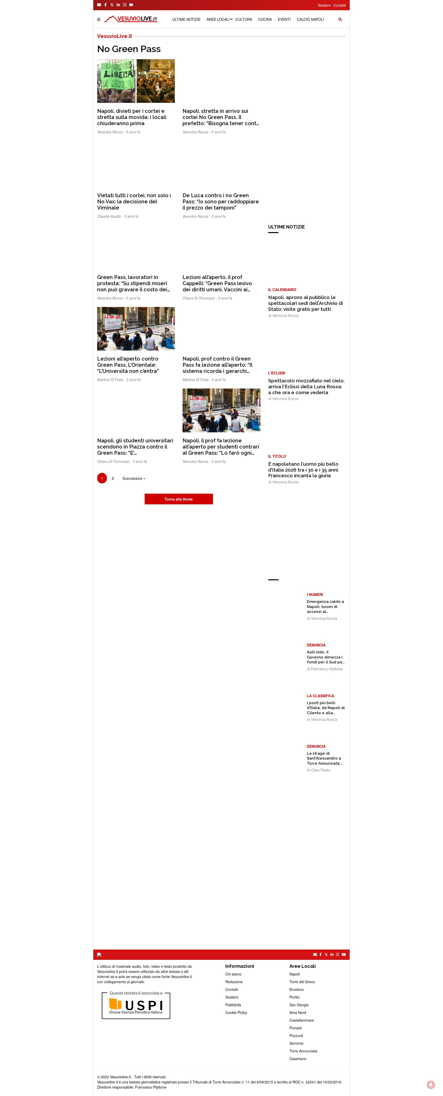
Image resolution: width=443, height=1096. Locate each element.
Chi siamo (233, 974)
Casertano (297, 1058)
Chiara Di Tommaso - (200, 298)
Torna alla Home (179, 499)
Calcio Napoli (310, 19)
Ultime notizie (186, 19)
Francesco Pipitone (327, 669)
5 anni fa (133, 131)
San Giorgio (299, 1004)
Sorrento (296, 1043)
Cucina (265, 19)
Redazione (234, 981)
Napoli (294, 974)
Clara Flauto (321, 770)
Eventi (284, 19)
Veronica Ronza (285, 316)
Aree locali (218, 19)
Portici (294, 997)
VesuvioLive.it (114, 36)
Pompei (295, 1027)
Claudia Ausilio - (110, 216)
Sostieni (324, 5)
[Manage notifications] (431, 1085)
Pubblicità (233, 1004)
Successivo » (134, 478)
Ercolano (296, 989)
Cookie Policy (236, 1012)
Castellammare (301, 1020)
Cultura (243, 19)
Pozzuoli (296, 1035)
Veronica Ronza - (111, 131)
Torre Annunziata (303, 1050)
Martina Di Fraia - (111, 379)
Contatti (339, 5)
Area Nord (297, 1012)
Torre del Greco (302, 981)
